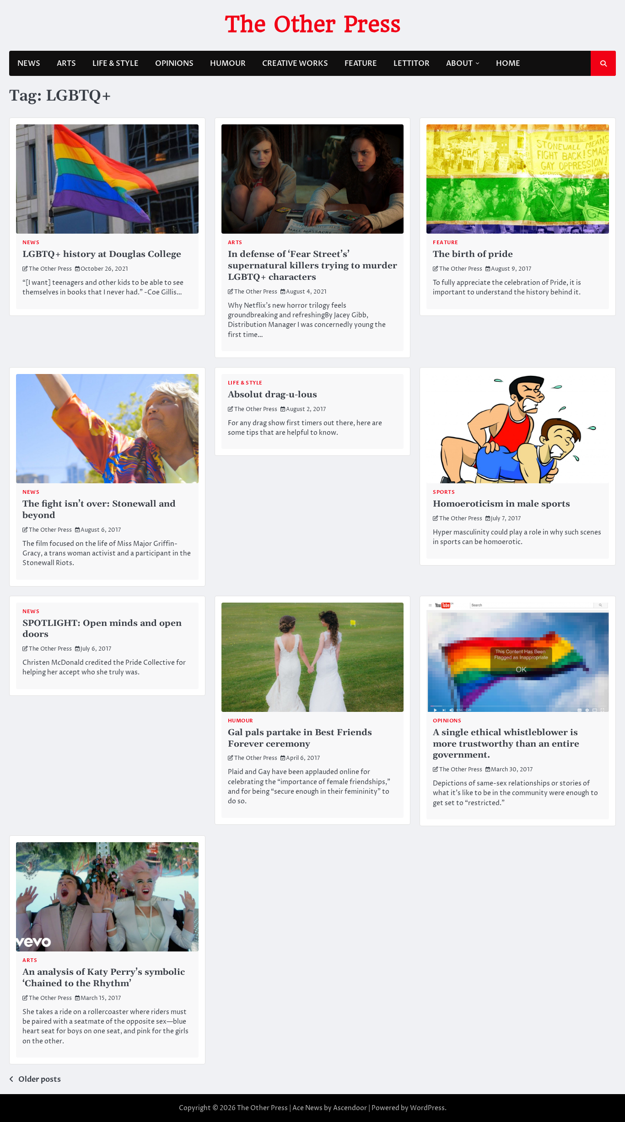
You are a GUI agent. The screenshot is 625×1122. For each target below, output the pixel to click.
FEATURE (361, 64)
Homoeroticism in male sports (501, 504)
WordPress (427, 1108)
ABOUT (459, 64)
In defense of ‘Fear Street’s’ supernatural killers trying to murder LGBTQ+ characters (312, 266)
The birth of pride (473, 254)
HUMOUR (228, 64)
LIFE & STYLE (115, 64)
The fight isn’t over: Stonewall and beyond (99, 509)
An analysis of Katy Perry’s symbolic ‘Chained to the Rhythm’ (103, 978)
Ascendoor (350, 1108)
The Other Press (313, 24)
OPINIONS (174, 64)
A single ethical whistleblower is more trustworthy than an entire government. (506, 744)
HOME (508, 64)
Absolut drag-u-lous (272, 395)
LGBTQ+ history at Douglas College (101, 254)
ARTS (66, 64)
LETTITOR (411, 64)
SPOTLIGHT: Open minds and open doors (102, 629)
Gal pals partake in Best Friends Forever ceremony (300, 738)
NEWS (28, 64)
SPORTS (444, 492)
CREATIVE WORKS (295, 64)
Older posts (39, 1079)
